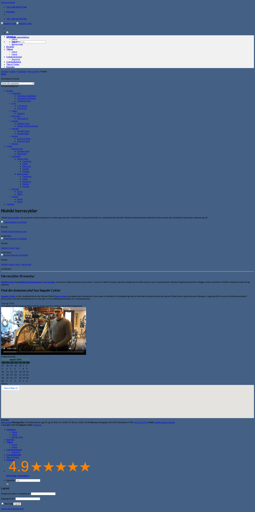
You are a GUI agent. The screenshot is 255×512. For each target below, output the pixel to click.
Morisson (26, 181)
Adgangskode (8, 498)
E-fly (14, 103)
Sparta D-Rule (23, 141)
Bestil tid (16, 59)
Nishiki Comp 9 (8, 282)
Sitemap (37, 425)
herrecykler (14, 217)
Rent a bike (6, 422)
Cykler (12, 71)
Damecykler (22, 158)
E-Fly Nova (22, 106)
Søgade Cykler (8, 296)
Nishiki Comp (23, 123)
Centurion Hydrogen (26, 98)
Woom (15, 143)
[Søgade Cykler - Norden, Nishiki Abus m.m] (16, 23)
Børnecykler (17, 44)
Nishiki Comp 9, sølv (10, 248)
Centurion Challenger (26, 95)
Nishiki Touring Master (27, 126)
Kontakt (10, 11)
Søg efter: (10, 480)
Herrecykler (33, 71)
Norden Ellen (23, 133)
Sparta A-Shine (23, 138)
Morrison (16, 116)
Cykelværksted (14, 56)
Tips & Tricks (12, 64)
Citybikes (11, 36)
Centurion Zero (24, 100)
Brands (9, 90)
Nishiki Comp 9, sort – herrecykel (16, 264)
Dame (14, 41)
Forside (4, 71)
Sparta (15, 136)
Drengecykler (23, 151)
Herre (14, 39)
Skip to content (8, 2)
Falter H (21, 113)
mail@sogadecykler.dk (164, 422)
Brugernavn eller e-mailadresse (16, 493)
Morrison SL (22, 118)
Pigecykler (22, 153)
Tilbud (9, 49)
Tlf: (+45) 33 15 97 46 (16, 7)
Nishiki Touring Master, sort (14, 231)
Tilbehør (10, 204)
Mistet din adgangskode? (12, 508)
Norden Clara (23, 131)
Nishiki (15, 121)
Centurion (16, 93)
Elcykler (10, 46)
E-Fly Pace (22, 108)
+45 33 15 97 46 (141, 422)
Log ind (17, 504)
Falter (14, 111)
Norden (15, 128)
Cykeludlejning (13, 61)
